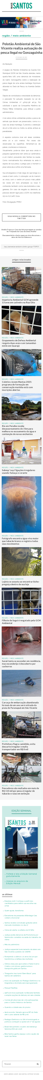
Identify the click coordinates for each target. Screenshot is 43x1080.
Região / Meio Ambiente (13, 297)
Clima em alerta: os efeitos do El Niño (19, 930)
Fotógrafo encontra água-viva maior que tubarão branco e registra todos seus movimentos (20, 541)
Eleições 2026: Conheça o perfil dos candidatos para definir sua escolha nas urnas (20, 903)
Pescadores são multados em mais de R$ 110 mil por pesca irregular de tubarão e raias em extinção (20, 791)
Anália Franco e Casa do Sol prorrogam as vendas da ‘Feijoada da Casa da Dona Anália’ (21, 230)
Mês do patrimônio (12, 944)
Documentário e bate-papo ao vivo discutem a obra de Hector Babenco (21, 236)
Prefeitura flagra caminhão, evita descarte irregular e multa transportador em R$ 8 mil (18, 747)
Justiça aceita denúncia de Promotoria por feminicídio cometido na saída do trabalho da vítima (23, 937)
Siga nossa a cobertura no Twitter (21, 217)
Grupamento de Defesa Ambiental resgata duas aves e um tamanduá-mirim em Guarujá (19, 343)
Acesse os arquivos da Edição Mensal (17, 882)
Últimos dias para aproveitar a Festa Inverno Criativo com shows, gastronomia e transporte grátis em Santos (22, 966)
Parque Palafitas (11, 988)
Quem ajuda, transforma (14, 911)
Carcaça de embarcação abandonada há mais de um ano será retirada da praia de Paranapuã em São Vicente (20, 705)
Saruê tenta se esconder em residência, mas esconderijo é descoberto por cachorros (21, 664)
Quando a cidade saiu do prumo (17, 1007)
